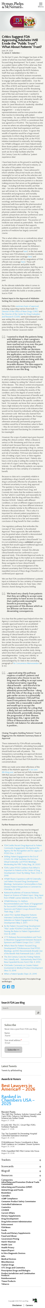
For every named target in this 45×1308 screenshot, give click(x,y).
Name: (7, 1033)
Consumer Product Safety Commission (18, 1201)
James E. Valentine (12, 53)
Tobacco (5, 1284)
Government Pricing (10, 1239)
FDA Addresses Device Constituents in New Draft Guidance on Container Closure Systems (20, 1143)
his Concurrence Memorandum (26, 663)
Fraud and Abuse (9, 1236)
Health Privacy (7, 1247)
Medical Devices (8, 1259)
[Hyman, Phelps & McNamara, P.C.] (12, 5)
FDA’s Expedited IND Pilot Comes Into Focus (20, 1151)
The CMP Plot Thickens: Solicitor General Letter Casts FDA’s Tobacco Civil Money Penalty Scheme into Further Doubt (21, 1116)
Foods (4, 1230)
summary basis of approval (27, 306)
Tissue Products (8, 1281)
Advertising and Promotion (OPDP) (16, 1187)
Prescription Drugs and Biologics (15, 1270)
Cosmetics (6, 1207)
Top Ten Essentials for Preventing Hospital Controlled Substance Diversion (19, 1135)
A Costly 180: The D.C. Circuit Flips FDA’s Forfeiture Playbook (18, 1126)
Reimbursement (8, 1278)
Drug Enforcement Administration (16, 1222)
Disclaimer (17, 1305)
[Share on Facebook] (8, 987)
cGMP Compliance (9, 1198)
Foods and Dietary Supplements (15, 1233)
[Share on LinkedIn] (12, 987)
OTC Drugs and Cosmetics (13, 1268)
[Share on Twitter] (4, 987)
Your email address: (13, 1040)
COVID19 (5, 1210)
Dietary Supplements (10, 1216)
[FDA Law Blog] (22, 19)
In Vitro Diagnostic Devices (13, 1253)
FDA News (5, 1227)
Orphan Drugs (7, 1265)
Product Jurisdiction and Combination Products (18, 1274)
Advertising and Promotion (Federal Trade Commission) (20, 1183)
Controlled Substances (11, 1204)
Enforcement (7, 1224)
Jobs (3, 1256)
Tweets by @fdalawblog (11, 1070)
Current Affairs (8, 1213)
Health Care (6, 1245)
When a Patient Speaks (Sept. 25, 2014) (20, 974)
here (25, 251)
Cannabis (5, 1196)
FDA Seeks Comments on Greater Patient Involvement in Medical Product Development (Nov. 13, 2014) (23, 968)
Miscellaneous (7, 1262)
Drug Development (18, 979)
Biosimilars (6, 1193)
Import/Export (7, 1250)
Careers (29, 1305)
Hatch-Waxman (8, 1242)
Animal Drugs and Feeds (12, 1190)
